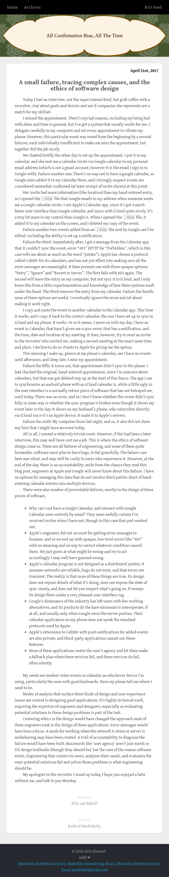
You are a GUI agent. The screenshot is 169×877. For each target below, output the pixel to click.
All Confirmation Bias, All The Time (84, 35)
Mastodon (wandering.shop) (91, 863)
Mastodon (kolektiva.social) (41, 863)
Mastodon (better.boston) (137, 863)
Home (12, 7)
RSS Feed (153, 7)
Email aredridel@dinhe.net (84, 870)
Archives (32, 7)
